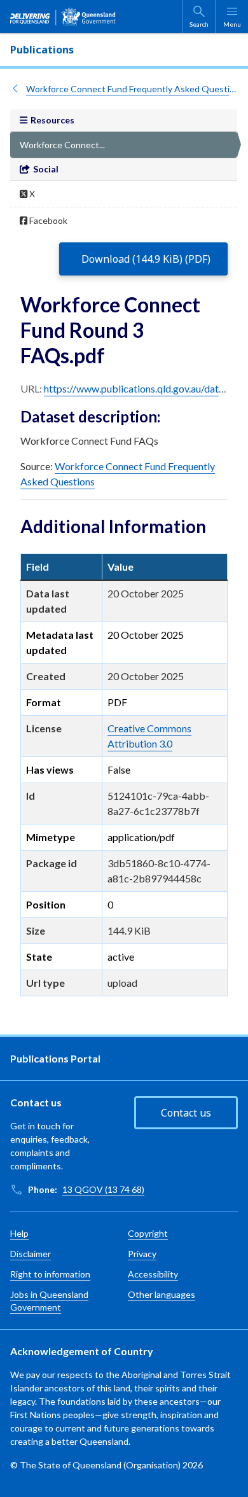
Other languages (161, 1294)
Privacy (142, 1253)
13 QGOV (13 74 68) (103, 1189)
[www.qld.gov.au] (63, 16)
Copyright (148, 1233)
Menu (232, 24)
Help (19, 1233)
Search (199, 24)
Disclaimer (30, 1253)
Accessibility (153, 1274)
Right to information (50, 1274)
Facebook (47, 220)
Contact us (186, 1113)
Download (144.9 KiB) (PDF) (145, 259)
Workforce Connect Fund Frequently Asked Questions (132, 88)
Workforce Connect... (62, 144)
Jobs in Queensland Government (49, 1300)
